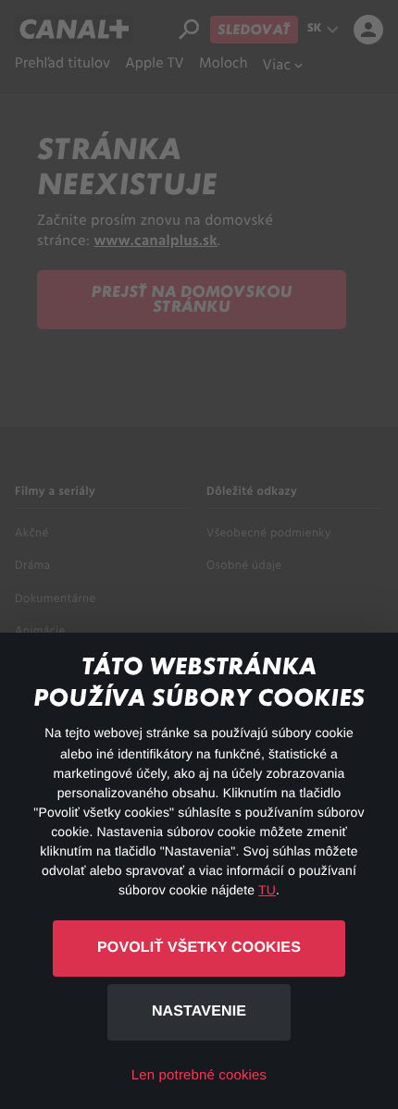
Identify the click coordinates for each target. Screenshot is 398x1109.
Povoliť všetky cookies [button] (199, 947)
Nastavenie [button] (199, 1011)
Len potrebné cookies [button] (199, 1075)
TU (267, 889)
